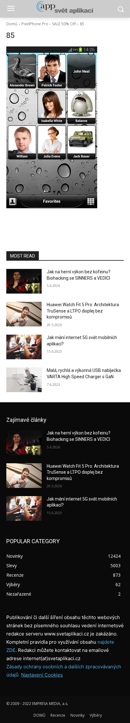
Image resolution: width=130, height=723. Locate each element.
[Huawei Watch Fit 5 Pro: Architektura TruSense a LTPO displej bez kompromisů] (24, 314)
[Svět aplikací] (65, 7)
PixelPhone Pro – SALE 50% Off (48, 24)
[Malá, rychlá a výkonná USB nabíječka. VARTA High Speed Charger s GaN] (24, 380)
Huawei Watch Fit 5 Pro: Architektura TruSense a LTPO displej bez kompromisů (83, 310)
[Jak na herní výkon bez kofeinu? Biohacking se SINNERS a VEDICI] (24, 281)
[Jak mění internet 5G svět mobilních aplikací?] (24, 347)
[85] (65, 127)
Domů (11, 24)
